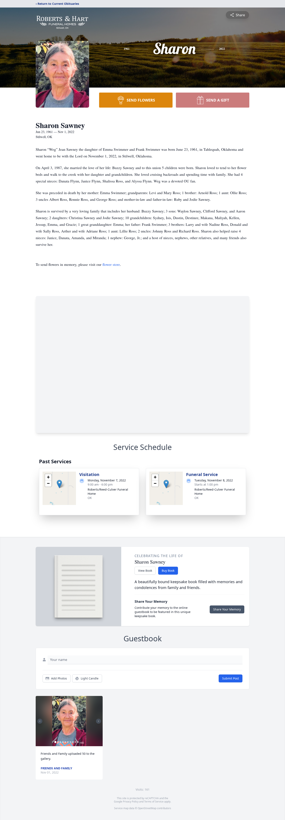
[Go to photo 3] (60, 742)
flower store (111, 264)
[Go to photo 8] (73, 742)
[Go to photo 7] (70, 742)
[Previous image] (39, 721)
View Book (145, 571)
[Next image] (98, 721)
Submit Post (230, 678)
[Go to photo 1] (55, 742)
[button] (59, 484)
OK (90, 498)
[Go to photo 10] (78, 742)
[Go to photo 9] (75, 742)
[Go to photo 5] (65, 742)
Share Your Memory (227, 609)
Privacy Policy (131, 801)
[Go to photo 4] (63, 742)
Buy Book (168, 571)
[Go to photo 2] (58, 742)
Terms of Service (154, 801)
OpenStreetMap (147, 808)
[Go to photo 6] (68, 742)
